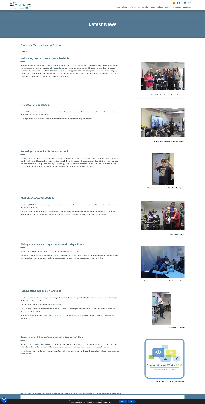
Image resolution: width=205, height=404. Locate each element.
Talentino (59, 161)
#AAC (22, 393)
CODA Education (180, 397)
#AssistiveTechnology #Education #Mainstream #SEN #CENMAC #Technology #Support (51, 393)
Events (167, 7)
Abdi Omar (24, 205)
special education (115, 393)
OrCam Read (56, 309)
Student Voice (143, 7)
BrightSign (44, 298)
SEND (108, 393)
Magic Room (62, 251)
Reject (131, 401)
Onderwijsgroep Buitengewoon (56, 68)
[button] (4, 400)
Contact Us (187, 7)
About (124, 7)
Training (160, 7)
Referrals (132, 7)
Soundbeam (63, 112)
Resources (176, 7)
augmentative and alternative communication (92, 393)
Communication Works (41, 344)
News (153, 7)
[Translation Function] (185, 3)
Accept (123, 401)
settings (110, 402)
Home (118, 7)
